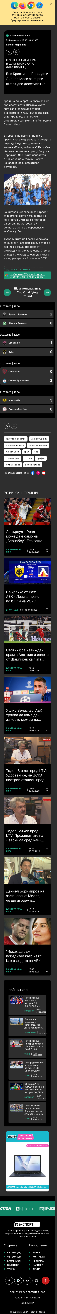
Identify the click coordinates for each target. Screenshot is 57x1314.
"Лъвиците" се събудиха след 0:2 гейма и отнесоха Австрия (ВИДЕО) (34, 1088)
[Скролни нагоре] (46, 1281)
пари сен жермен (38, 445)
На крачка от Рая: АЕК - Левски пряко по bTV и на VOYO (23, 596)
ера (36, 452)
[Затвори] (51, 3)
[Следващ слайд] (47, 292)
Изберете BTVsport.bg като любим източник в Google (27, 275)
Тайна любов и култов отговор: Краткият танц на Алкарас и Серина (33, 1109)
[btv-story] (16, 1209)
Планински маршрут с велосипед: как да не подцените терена (33, 1023)
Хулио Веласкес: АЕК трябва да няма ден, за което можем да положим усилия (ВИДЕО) (24, 715)
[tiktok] (18, 1281)
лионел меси (12, 452)
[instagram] (36, 1281)
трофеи (41, 458)
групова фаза (12, 458)
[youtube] (27, 1281)
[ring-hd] (39, 1209)
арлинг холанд (32, 464)
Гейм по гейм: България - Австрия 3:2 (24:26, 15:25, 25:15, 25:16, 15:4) (33, 1002)
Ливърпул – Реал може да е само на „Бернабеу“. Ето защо (24, 536)
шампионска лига (15, 445)
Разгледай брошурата (25, 1136)
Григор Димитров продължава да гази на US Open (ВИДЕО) (33, 1066)
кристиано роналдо (16, 439)
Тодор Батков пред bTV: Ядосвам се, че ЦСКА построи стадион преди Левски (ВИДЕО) (26, 775)
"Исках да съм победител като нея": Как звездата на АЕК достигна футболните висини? (24, 956)
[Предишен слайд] (7, 292)
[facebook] (9, 1281)
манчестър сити (39, 439)
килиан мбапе (13, 464)
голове (28, 458)
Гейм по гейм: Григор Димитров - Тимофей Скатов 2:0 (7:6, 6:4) (33, 1044)
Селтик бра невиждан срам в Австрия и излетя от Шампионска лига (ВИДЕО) (27, 655)
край (26, 452)
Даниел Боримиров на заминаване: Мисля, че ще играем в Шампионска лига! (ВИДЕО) (25, 896)
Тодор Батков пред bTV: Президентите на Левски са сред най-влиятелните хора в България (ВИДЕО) (24, 836)
